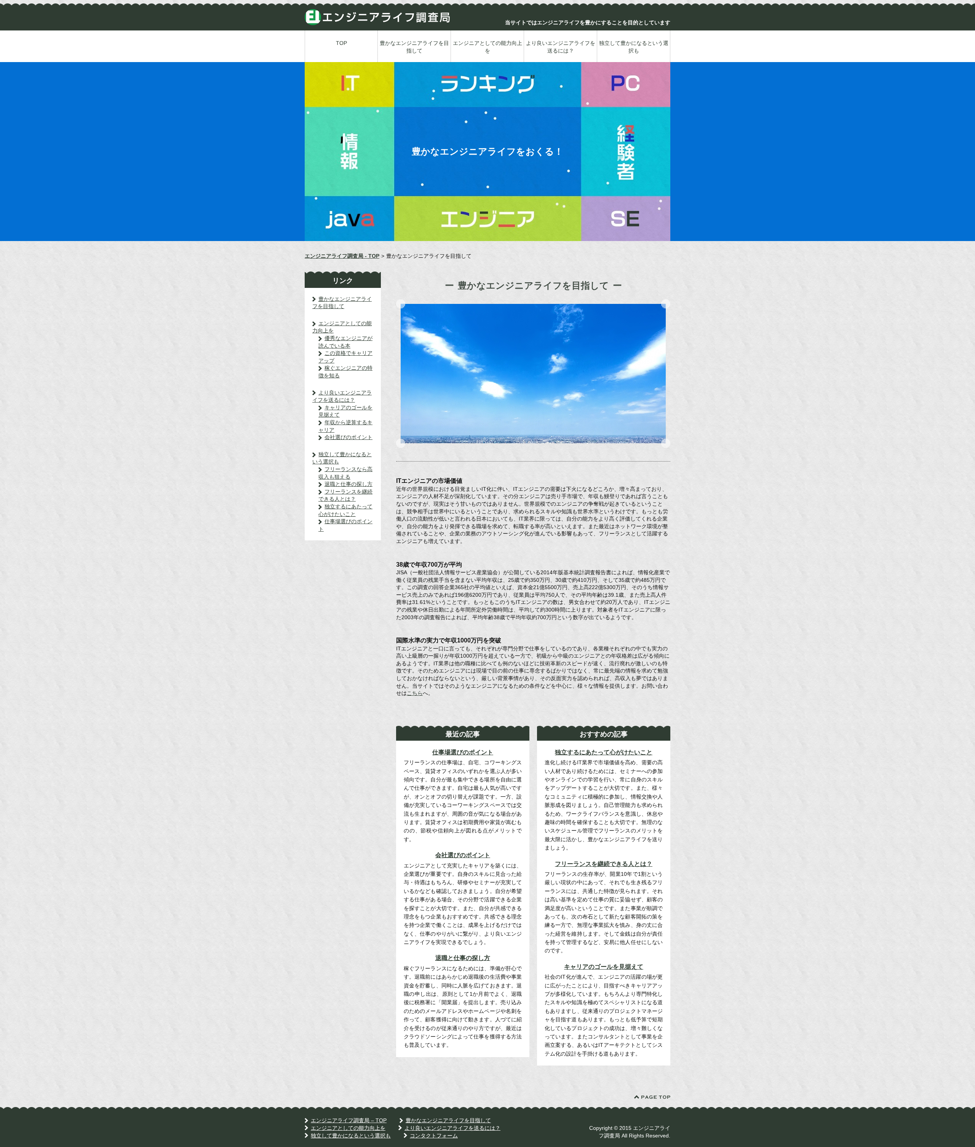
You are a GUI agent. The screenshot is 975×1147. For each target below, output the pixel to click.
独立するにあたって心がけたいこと (603, 752)
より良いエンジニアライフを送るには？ (560, 47)
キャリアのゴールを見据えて (603, 966)
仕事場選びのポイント (462, 752)
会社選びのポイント (462, 855)
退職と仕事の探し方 (462, 958)
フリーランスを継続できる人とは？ (603, 864)
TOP (341, 43)
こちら (415, 693)
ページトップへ (652, 1097)
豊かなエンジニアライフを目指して (414, 47)
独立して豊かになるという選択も (633, 47)
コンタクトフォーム (434, 1136)
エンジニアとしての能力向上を (487, 47)
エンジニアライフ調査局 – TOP (349, 1120)
